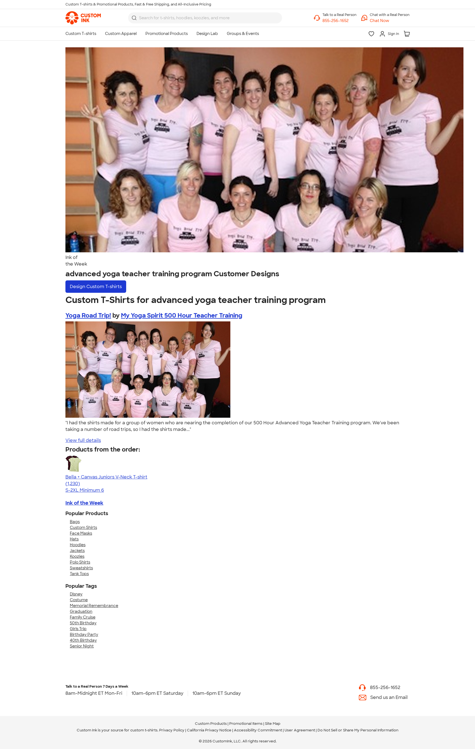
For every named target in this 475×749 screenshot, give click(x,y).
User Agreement (300, 730)
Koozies (77, 556)
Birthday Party (84, 634)
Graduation (81, 611)
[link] (83, 17)
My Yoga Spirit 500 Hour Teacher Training (181, 315)
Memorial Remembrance (94, 605)
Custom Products (211, 723)
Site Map (272, 723)
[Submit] (134, 17)
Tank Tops (79, 573)
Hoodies (77, 544)
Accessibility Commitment (258, 730)
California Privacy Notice (209, 730)
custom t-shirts (144, 730)
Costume (79, 599)
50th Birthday (83, 622)
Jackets (77, 550)
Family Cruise (82, 617)
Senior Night (82, 646)
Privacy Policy (171, 730)
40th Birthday (83, 640)
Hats (74, 539)
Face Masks (81, 533)
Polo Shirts (80, 562)
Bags (75, 521)
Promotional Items (246, 723)
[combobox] (205, 17)
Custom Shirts (83, 527)
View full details (83, 440)
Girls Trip (78, 628)
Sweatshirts (81, 567)
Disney (76, 594)
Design (96, 286)
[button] (390, 21)
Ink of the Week (84, 503)
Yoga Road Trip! (88, 315)
